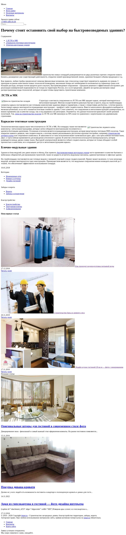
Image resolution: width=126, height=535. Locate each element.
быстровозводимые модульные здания (73, 153)
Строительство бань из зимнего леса (69, 313)
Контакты (10, 15)
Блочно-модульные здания (18, 45)
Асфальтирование (13, 209)
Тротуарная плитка (14, 206)
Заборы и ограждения (15, 194)
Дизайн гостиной (13, 181)
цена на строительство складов (28, 114)
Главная (9, 8)
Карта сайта (11, 526)
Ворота (9, 191)
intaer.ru (24, 515)
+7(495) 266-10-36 (8, 22)
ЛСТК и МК (12, 40)
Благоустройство (13, 204)
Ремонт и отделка (13, 179)
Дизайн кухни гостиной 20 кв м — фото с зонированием (99, 367)
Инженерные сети (13, 176)
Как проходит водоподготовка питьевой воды (94, 266)
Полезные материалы (15, 13)
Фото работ (11, 11)
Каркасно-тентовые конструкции (20, 43)
